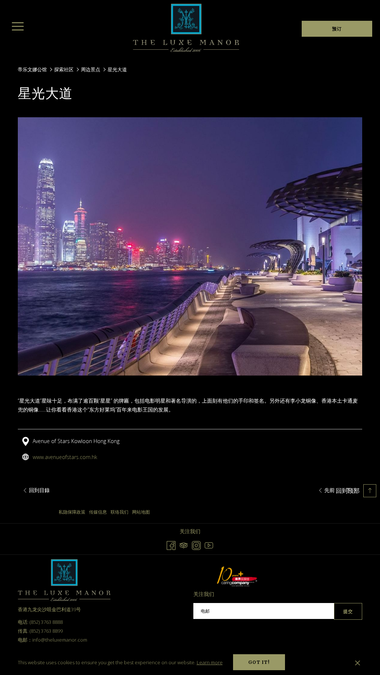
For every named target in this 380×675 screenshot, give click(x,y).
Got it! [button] (259, 662)
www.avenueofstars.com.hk (65, 457)
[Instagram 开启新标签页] (196, 544)
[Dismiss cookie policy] (357, 662)
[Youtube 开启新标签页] (208, 544)
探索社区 (63, 69)
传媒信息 (98, 512)
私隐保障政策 (72, 512)
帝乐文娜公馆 (32, 69)
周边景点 (90, 69)
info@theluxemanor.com (59, 639)
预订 (337, 29)
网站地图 (141, 512)
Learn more (210, 662)
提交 (348, 611)
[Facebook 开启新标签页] (171, 544)
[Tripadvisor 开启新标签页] (183, 544)
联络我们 (119, 512)
